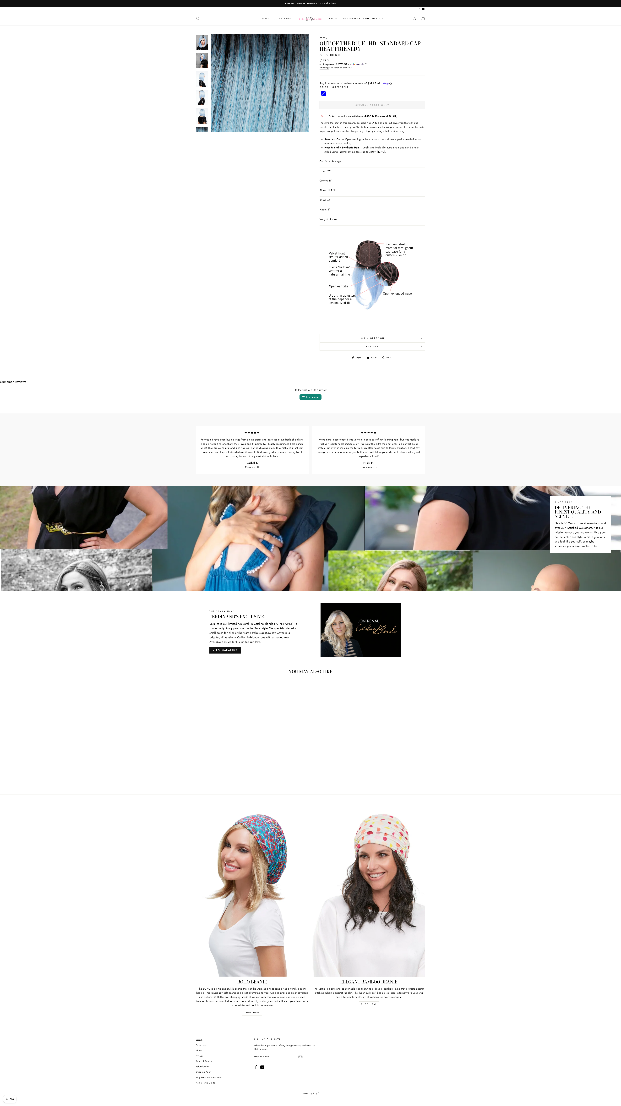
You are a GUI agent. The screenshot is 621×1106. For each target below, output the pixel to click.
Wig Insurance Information (363, 18)
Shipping (324, 67)
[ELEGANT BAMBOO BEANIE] (368, 892)
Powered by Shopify (310, 1093)
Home (323, 37)
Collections (283, 18)
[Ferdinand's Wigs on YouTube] (262, 1067)
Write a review (310, 397)
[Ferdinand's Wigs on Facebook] (256, 1067)
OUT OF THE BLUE (323, 93)
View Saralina (225, 650)
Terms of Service (204, 1061)
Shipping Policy (203, 1071)
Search (199, 1039)
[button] (372, 64)
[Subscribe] (300, 1057)
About (333, 18)
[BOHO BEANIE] (252, 892)
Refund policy (202, 1066)
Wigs (265, 18)
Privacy (199, 1055)
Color (334, 87)
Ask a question (372, 338)
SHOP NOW (252, 1012)
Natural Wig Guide (205, 1082)
